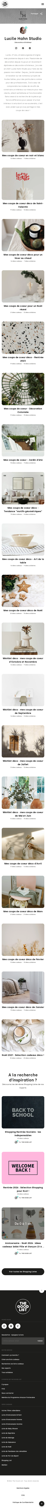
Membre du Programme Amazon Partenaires (18, 1397)
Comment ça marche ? (10, 1355)
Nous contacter (8, 1393)
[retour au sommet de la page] (41, 1290)
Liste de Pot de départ (10, 1456)
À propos (5, 1384)
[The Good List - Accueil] (5, 4)
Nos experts (6, 1368)
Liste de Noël (6, 1447)
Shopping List (7, 1460)
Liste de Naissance (9, 1442)
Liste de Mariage (8, 1438)
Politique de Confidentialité (23, 1502)
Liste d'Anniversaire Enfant (12, 1415)
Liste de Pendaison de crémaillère (14, 1451)
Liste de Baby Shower (10, 1429)
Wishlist (4, 1465)
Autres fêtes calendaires (11, 1410)
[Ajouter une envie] (41, 1503)
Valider (40, 1341)
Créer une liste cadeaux (10, 1359)
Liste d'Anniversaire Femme (12, 1419)
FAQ (3, 1389)
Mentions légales (23, 1488)
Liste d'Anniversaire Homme (12, 1424)
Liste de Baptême (8, 1433)
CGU (23, 1495)
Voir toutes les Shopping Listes (23, 1272)
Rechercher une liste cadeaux (13, 1364)
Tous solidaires (7, 1372)
